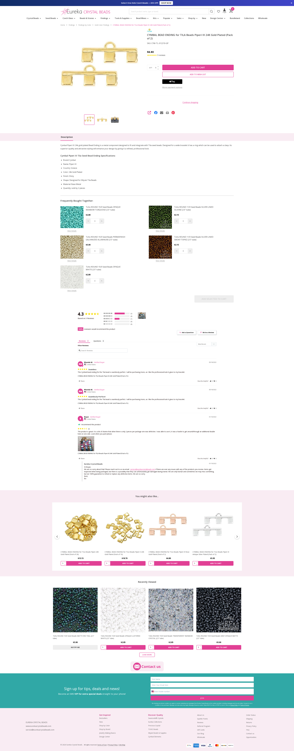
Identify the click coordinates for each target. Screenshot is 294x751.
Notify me (75, 647)
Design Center (216, 18)
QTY (150, 67)
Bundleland (235, 18)
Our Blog (200, 733)
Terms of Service (244, 705)
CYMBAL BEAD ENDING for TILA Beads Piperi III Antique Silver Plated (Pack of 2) (167, 553)
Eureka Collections (155, 722)
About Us (200, 715)
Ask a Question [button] (188, 332)
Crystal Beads (33, 18)
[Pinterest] (173, 112)
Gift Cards (201, 730)
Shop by (191, 18)
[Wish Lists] (218, 11)
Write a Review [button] (208, 332)
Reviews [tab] (82, 341)
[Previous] (57, 536)
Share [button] (83, 381)
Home (62, 25)
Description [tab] (67, 137)
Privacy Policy (234, 705)
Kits (155, 18)
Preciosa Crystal (154, 725)
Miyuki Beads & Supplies (157, 733)
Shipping (249, 719)
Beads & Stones (87, 18)
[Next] (237, 536)
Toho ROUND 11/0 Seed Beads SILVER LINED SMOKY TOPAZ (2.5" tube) (193, 238)
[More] (40, 18)
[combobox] (169, 11)
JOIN (202, 698)
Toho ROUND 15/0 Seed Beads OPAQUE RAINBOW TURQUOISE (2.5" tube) (103, 208)
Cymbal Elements (154, 737)
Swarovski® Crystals (155, 718)
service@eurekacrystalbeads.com (142, 469)
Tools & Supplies (122, 18)
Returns (249, 722)
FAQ (247, 730)
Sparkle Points (202, 719)
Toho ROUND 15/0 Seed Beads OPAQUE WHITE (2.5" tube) (103, 268)
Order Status (251, 715)
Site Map (122, 745)
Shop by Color (104, 725)
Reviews (200, 722)
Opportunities (251, 737)
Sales (179, 18)
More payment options (172, 87)
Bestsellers (103, 718)
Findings (104, 18)
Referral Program (203, 726)
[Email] (161, 112)
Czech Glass (68, 18)
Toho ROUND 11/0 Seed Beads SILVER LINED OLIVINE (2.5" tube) (193, 208)
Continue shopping (190, 102)
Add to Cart (198, 67)
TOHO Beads (153, 729)
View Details (71, 231)
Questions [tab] (97, 341)
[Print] (167, 112)
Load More (147, 655)
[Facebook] (155, 112)
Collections (249, 18)
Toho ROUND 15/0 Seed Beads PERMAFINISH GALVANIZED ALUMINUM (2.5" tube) (105, 238)
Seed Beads (51, 18)
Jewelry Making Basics (107, 733)
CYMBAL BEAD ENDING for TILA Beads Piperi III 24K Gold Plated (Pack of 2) (103, 376)
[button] (211, 381)
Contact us (250, 733)
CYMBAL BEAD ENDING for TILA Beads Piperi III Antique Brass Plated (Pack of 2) (210, 553)
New (204, 18)
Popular (166, 18)
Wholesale (262, 18)
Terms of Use (102, 745)
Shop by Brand (104, 729)
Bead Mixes (141, 18)
